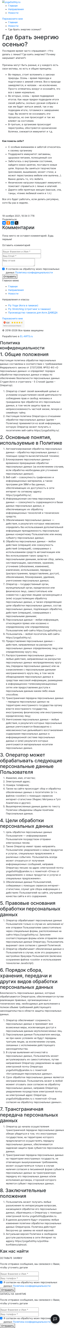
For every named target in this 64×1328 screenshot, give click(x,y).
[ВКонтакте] (4, 223)
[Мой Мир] (12, 223)
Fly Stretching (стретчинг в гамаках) (29, 308)
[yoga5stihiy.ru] (11, 1)
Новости (13, 12)
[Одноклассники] (8, 223)
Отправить (9, 276)
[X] (16, 223)
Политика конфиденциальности (34, 272)
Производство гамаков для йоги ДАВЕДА (33, 312)
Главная (13, 5)
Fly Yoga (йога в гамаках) (23, 305)
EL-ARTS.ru (26, 336)
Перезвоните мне (12, 18)
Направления (16, 9)
